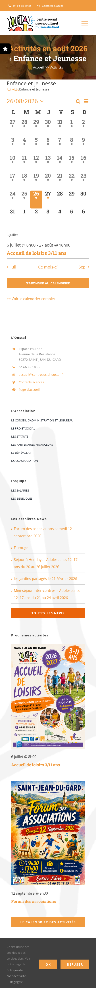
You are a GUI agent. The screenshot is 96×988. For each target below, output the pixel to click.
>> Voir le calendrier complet (31, 298)
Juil (13, 267)
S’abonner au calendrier (48, 283)
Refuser (75, 964)
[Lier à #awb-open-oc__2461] (5, 48)
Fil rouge (21, 547)
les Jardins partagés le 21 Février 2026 (45, 578)
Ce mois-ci (48, 267)
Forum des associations (33, 901)
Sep (82, 267)
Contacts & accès (31, 382)
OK (48, 964)
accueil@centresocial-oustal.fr (41, 374)
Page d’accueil (29, 389)
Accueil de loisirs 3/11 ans (37, 253)
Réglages (16, 982)
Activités (13, 89)
